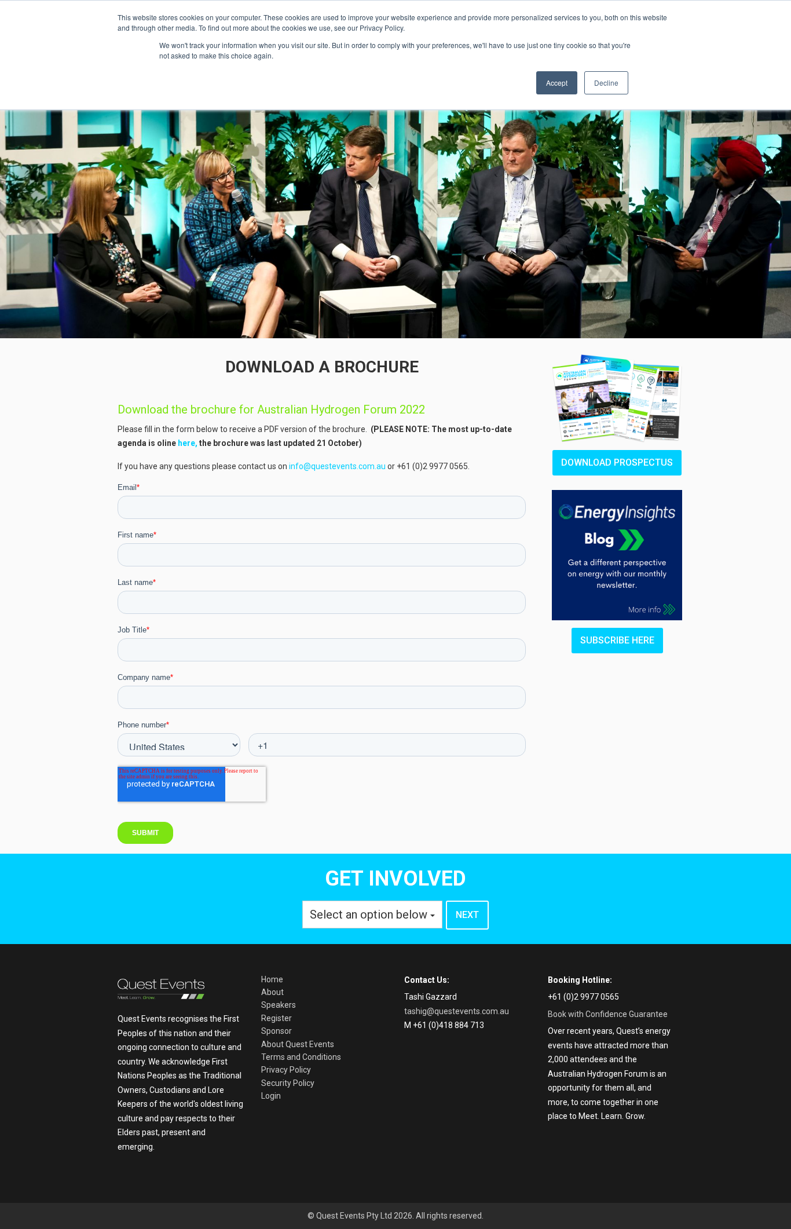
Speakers (278, 1004)
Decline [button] (606, 82)
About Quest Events (297, 1044)
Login (271, 1095)
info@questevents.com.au (337, 466)
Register (276, 1018)
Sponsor (276, 1031)
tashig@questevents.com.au (456, 1011)
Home (272, 979)
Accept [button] (556, 82)
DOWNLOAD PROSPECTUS (617, 462)
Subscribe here (617, 640)
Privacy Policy (286, 1069)
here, (187, 443)
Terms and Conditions (301, 1057)
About (272, 992)
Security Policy (287, 1083)
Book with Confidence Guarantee (608, 1014)
